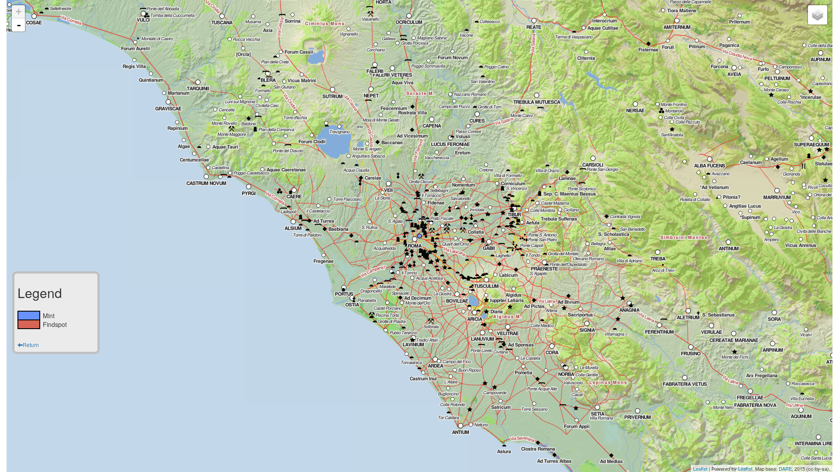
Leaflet (700, 468)
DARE (785, 468)
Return (31, 344)
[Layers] (817, 14)
